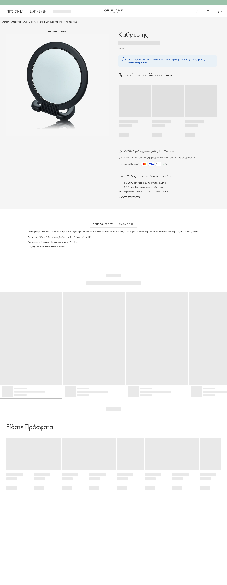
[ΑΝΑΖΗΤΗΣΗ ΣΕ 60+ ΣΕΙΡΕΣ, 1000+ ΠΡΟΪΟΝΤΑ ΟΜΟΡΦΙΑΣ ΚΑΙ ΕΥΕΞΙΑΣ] (197, 11)
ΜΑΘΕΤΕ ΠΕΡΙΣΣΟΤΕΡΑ (129, 197)
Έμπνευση (38, 11)
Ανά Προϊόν (29, 21)
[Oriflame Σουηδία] (113, 11)
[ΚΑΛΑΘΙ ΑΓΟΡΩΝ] (220, 11)
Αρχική (5, 21)
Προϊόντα (15, 11)
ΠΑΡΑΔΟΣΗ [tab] (126, 224)
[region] (57, 85)
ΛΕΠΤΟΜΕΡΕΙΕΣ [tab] (103, 224)
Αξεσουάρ (16, 21)
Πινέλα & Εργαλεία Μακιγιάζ (50, 21)
